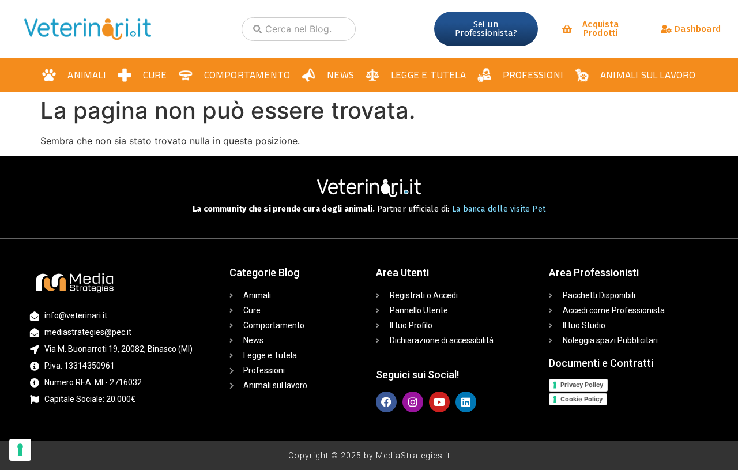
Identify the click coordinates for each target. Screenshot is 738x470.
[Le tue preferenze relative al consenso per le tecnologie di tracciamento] (20, 450)
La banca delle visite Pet (498, 209)
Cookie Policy (581, 399)
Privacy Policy (581, 385)
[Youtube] (439, 402)
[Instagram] (412, 402)
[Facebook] (386, 402)
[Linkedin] (465, 402)
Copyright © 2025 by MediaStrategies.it (369, 455)
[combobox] (299, 29)
